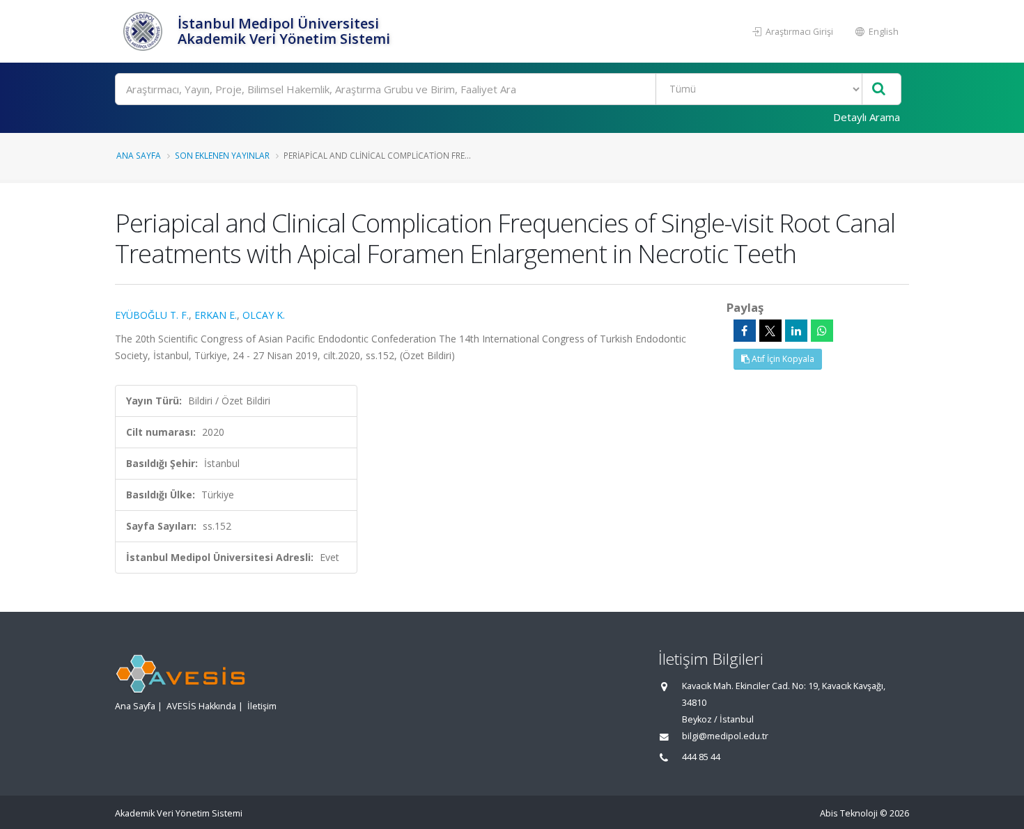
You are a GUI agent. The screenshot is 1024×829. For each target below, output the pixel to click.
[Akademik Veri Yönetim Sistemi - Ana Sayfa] (144, 31)
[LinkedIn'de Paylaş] (796, 330)
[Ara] (878, 89)
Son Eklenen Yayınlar (222, 155)
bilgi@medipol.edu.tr (725, 736)
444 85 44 (701, 757)
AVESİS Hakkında (201, 706)
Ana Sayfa (138, 155)
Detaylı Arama (866, 117)
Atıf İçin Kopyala (782, 359)
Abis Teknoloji (849, 813)
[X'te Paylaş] (770, 330)
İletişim (262, 706)
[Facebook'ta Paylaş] (745, 330)
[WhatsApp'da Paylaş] (822, 330)
